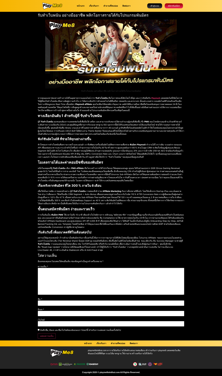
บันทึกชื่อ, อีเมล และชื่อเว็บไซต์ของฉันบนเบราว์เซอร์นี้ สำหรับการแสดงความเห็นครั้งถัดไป (80, 330)
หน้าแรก (81, 6)
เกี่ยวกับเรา (94, 6)
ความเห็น (43, 266)
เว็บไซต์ (41, 320)
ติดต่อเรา (126, 6)
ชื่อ (40, 299)
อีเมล (41, 309)
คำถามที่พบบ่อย (111, 6)
